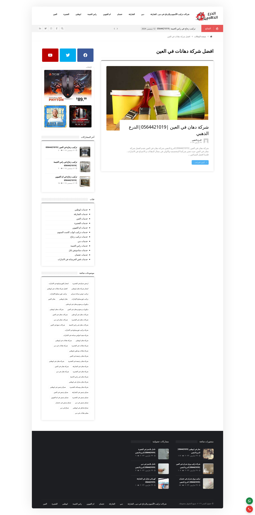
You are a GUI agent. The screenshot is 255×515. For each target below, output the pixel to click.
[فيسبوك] (56, 28)
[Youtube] (50, 55)
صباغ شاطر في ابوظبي (80, 408)
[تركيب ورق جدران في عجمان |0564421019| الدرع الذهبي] (208, 483)
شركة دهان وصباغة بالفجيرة (79, 387)
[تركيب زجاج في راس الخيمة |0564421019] (85, 166)
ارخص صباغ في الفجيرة (80, 283)
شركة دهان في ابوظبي (56, 361)
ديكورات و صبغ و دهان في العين (77, 309)
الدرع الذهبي (196, 140)
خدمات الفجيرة (81, 223)
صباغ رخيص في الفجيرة (80, 397)
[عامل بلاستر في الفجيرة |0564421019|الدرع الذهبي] (163, 454)
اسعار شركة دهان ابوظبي (79, 288)
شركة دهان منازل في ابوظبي (78, 382)
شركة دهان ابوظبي (82, 340)
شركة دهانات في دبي (61, 345)
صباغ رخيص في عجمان (63, 403)
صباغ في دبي (64, 408)
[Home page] (211, 36)
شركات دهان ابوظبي (56, 309)
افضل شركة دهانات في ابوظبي (57, 288)
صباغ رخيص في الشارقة (80, 392)
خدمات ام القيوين (80, 227)
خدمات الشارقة (81, 214)
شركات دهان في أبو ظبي (80, 314)
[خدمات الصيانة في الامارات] (206, 15)
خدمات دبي (83, 241)
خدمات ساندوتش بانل (78, 250)
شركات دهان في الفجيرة (80, 320)
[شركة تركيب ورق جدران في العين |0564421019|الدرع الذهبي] (208, 468)
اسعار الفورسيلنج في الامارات (59, 283)
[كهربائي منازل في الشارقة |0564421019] (163, 483)
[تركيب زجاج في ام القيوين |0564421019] (85, 181)
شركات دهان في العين (60, 314)
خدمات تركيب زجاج (79, 236)
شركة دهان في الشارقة (80, 366)
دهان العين (51, 299)
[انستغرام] (51, 28)
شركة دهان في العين (62, 366)
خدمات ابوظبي (81, 209)
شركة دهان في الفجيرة (80, 371)
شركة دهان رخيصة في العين (79, 356)
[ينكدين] (39, 28)
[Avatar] (206, 141)
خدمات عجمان (81, 254)
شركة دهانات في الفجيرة (80, 345)
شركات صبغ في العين (57, 325)
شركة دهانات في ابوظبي (63, 340)
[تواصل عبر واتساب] (249, 500)
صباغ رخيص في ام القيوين (59, 397)
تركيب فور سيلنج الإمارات (58, 294)
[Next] (117, 29)
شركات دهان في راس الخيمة (78, 325)
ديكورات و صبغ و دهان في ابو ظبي (77, 304)
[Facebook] (85, 55)
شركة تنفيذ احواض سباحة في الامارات (75, 335)
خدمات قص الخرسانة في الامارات (73, 259)
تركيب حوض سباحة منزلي (79, 294)
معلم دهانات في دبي (81, 413)
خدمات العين (82, 218)
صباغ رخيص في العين (61, 392)
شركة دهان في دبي (62, 371)
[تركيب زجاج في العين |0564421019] (85, 152)
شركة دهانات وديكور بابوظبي (78, 351)
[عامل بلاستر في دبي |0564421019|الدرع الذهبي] (163, 468)
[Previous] (114, 29)
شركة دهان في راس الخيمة (79, 377)
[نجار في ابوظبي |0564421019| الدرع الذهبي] (208, 454)
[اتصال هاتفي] (249, 509)
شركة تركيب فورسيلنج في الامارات (76, 330)
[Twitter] (68, 55)
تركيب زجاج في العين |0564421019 (61, 147)
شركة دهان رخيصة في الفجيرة (78, 361)
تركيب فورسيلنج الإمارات (80, 299)
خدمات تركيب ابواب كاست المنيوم (72, 232)
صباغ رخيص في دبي (81, 403)
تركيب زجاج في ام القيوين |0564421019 (178, 28)
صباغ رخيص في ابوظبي (58, 387)
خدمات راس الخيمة (79, 245)
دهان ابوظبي (63, 299)
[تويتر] (45, 28)
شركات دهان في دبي (61, 320)
